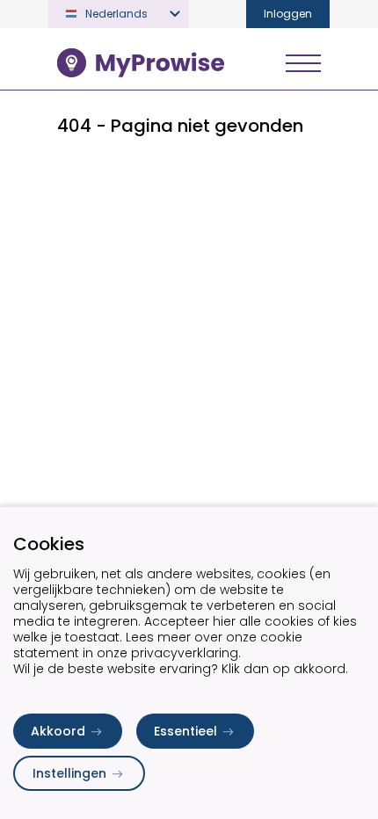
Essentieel (185, 731)
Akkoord (58, 731)
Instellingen (69, 773)
